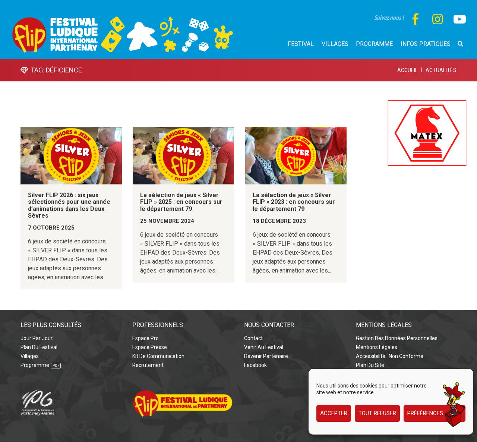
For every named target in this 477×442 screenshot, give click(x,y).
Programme (34, 365)
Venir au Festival (263, 347)
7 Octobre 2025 (51, 227)
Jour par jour (36, 338)
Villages (29, 356)
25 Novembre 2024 (167, 221)
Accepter (333, 413)
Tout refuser (377, 413)
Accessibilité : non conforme (389, 356)
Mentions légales (376, 347)
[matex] (427, 104)
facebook (255, 365)
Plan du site (370, 365)
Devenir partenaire (266, 356)
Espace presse (149, 347)
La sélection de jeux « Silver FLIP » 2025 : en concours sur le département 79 (181, 202)
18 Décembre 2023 (279, 221)
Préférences (425, 413)
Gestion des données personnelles (396, 338)
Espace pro (145, 338)
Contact (253, 338)
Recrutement (148, 365)
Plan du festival (38, 347)
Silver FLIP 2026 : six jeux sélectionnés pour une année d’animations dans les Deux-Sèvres (69, 205)
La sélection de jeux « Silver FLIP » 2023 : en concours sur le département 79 (294, 202)
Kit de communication (158, 356)
